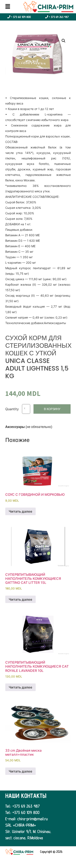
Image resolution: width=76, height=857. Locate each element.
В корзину (52, 409)
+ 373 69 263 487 (58, 17)
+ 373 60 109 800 (20, 17)
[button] (7, 6)
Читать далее (20, 511)
